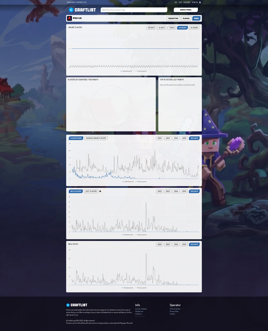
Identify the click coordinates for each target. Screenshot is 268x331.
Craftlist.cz (138, 314)
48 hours (182, 28)
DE (140, 316)
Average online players (96, 138)
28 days (151, 28)
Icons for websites (141, 309)
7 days (171, 28)
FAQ (180, 2)
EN (136, 316)
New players (75, 191)
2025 (184, 138)
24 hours (194, 28)
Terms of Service (175, 309)
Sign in (195, 2)
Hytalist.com (139, 311)
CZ (142, 316)
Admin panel (186, 10)
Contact (172, 314)
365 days (194, 138)
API (176, 2)
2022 (160, 138)
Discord (187, 2)
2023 (168, 138)
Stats (196, 18)
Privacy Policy (174, 311)
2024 (176, 138)
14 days (162, 28)
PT (144, 316)
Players (186, 18)
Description (173, 18)
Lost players (91, 191)
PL (138, 316)
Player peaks (76, 138)
